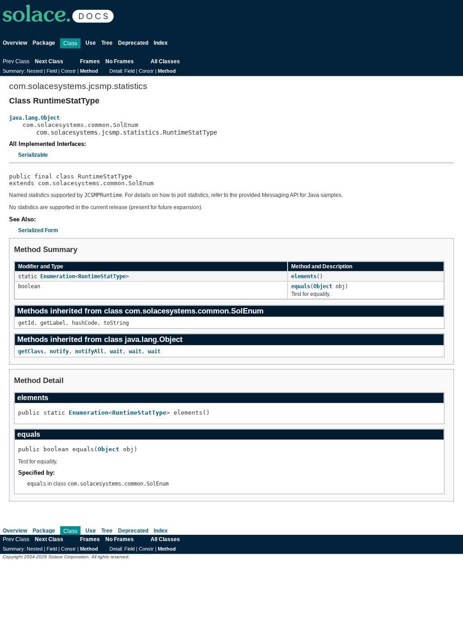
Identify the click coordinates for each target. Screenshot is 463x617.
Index (161, 43)
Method (89, 71)
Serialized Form (38, 230)
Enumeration (57, 276)
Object (322, 286)
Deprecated (133, 43)
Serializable (33, 155)
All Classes (165, 61)
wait (116, 351)
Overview (15, 43)
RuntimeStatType (102, 276)
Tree (107, 43)
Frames (90, 61)
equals (300, 286)
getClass (30, 351)
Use (90, 43)
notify (59, 351)
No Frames (119, 61)
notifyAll (89, 351)
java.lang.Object (34, 118)
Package (44, 43)
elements (304, 276)
